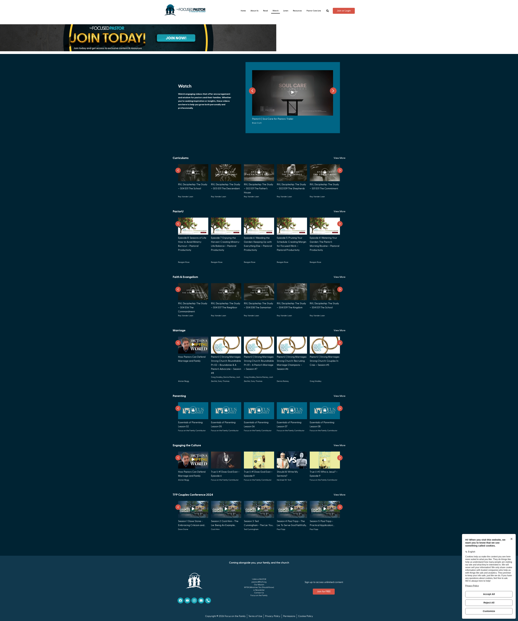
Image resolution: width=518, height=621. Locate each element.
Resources (297, 11)
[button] (333, 90)
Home (243, 11)
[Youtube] (187, 600)
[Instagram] (194, 600)
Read (265, 11)
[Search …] (327, 10)
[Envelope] (201, 600)
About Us (254, 11)
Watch (275, 11)
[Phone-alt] (208, 600)
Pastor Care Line (314, 11)
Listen (285, 11)
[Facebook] (180, 600)
